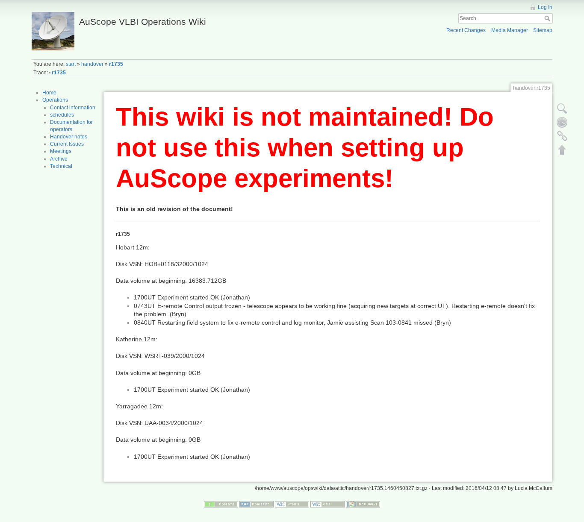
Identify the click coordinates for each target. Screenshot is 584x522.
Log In (545, 7)
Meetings (60, 151)
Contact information (72, 108)
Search (548, 18)
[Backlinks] (562, 136)
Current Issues (67, 144)
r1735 (116, 64)
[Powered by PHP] (256, 504)
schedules (62, 115)
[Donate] (221, 504)
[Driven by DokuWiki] (363, 504)
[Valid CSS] (327, 504)
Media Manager (509, 30)
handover (92, 64)
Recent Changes (466, 30)
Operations (55, 100)
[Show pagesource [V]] (562, 108)
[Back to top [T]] (562, 149)
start (71, 64)
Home (49, 93)
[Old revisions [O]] (562, 122)
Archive (59, 159)
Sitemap (542, 30)
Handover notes (68, 137)
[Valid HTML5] (292, 504)
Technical (61, 166)
